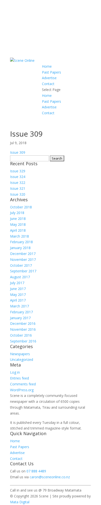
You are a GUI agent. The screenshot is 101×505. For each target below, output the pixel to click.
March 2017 (19, 306)
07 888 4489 (36, 471)
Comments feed (23, 384)
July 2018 (17, 212)
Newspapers (20, 354)
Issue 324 (17, 176)
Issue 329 (17, 171)
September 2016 (23, 341)
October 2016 (21, 335)
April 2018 (18, 230)
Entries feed (19, 378)
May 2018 (18, 224)
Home (47, 66)
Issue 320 (17, 194)
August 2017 (20, 277)
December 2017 (23, 253)
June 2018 (18, 218)
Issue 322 (17, 182)
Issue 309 (17, 152)
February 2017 (21, 312)
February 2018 (21, 242)
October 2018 (21, 207)
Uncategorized (21, 359)
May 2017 (18, 294)
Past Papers (51, 72)
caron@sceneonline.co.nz (50, 477)
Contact (48, 83)
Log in (15, 372)
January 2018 (20, 247)
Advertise (49, 78)
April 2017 (18, 300)
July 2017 (17, 282)
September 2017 (23, 271)
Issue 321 (17, 188)
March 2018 (19, 236)
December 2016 (23, 323)
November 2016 (23, 329)
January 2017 (20, 318)
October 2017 (21, 265)
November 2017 (23, 259)
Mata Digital (19, 502)
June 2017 (18, 288)
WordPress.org (22, 390)
